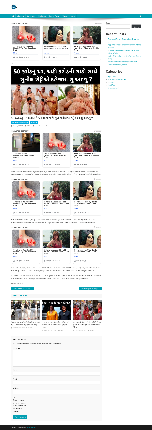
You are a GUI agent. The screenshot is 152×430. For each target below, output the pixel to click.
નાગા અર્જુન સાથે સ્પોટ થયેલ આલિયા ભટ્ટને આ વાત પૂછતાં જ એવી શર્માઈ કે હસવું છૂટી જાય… (55, 324)
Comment (17, 348)
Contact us (31, 16)
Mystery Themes (31, 427)
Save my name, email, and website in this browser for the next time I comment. (19, 405)
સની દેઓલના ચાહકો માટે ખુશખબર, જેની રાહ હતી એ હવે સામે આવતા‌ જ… (24, 288)
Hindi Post (111, 85)
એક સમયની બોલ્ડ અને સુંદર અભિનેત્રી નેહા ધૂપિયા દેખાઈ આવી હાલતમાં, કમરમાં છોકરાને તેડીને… (87, 324)
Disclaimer (42, 16)
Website (16, 388)
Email (15, 379)
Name (15, 370)
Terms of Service (69, 16)
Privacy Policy (54, 16)
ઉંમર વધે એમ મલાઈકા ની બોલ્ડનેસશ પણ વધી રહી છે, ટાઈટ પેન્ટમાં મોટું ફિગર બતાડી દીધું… (25, 323)
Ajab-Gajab (112, 77)
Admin (29, 126)
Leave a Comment (41, 126)
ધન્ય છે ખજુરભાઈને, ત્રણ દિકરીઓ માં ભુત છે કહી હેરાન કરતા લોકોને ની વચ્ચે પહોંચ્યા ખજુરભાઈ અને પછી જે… (91, 288)
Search (108, 23)
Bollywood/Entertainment (20, 122)
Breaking (34, 122)
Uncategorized (113, 88)
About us (20, 16)
